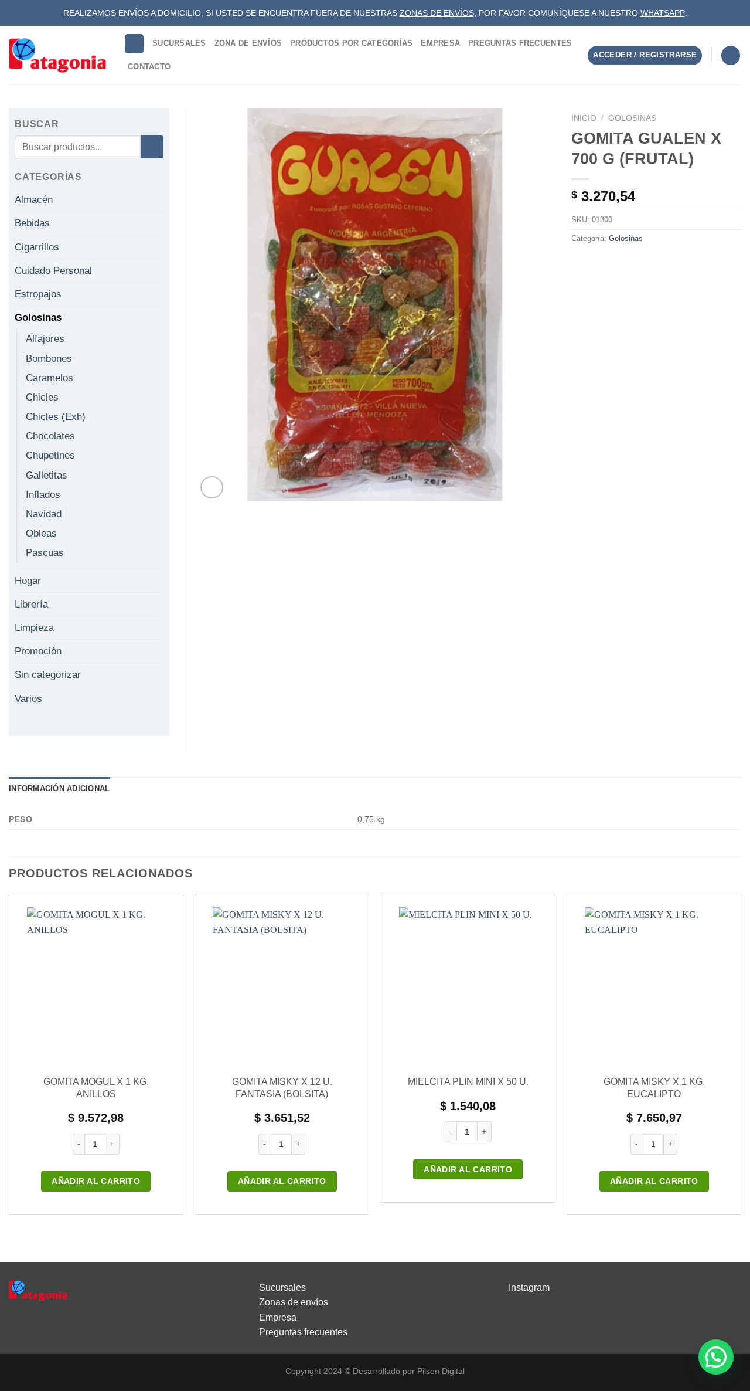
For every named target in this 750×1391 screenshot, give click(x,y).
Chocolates (50, 436)
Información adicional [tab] (59, 788)
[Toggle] (158, 200)
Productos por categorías (351, 43)
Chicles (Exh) (56, 416)
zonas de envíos (437, 13)
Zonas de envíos (293, 1302)
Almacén (34, 199)
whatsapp (662, 13)
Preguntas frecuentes (303, 1332)
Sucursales (179, 43)
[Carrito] (730, 55)
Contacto (149, 66)
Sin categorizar (48, 674)
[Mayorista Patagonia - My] (38, 1290)
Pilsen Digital (441, 1371)
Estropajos (38, 294)
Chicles (42, 397)
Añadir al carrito (96, 1181)
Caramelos (49, 378)
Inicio (583, 118)
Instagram (529, 1287)
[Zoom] (211, 487)
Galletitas (46, 475)
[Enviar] (152, 146)
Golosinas (632, 118)
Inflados (43, 494)
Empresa (440, 43)
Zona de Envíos (248, 43)
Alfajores (45, 338)
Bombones (49, 358)
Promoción (38, 651)
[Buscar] (134, 43)
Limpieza (34, 627)
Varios (28, 698)
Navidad (44, 514)
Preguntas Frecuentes (520, 43)
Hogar (28, 580)
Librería (31, 604)
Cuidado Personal (53, 270)
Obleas (41, 533)
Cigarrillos (37, 247)
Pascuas (45, 552)
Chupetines (50, 455)
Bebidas (32, 223)
